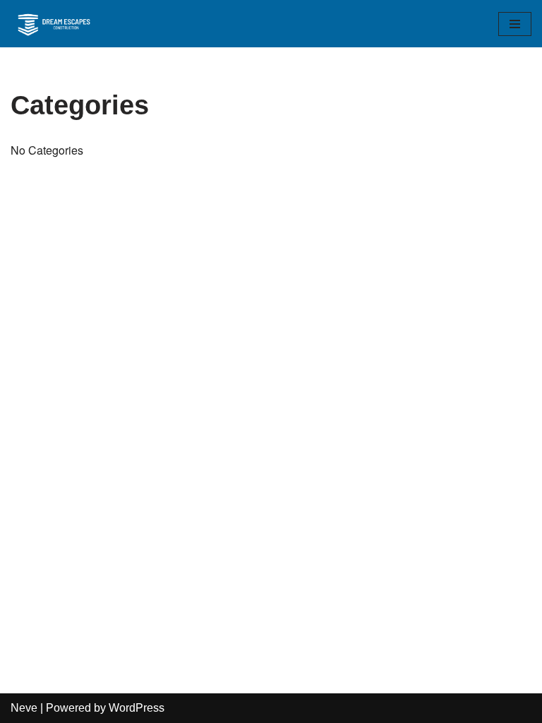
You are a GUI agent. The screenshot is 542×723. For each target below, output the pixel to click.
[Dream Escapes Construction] (53, 23)
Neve (24, 708)
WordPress (136, 708)
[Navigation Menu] (514, 24)
